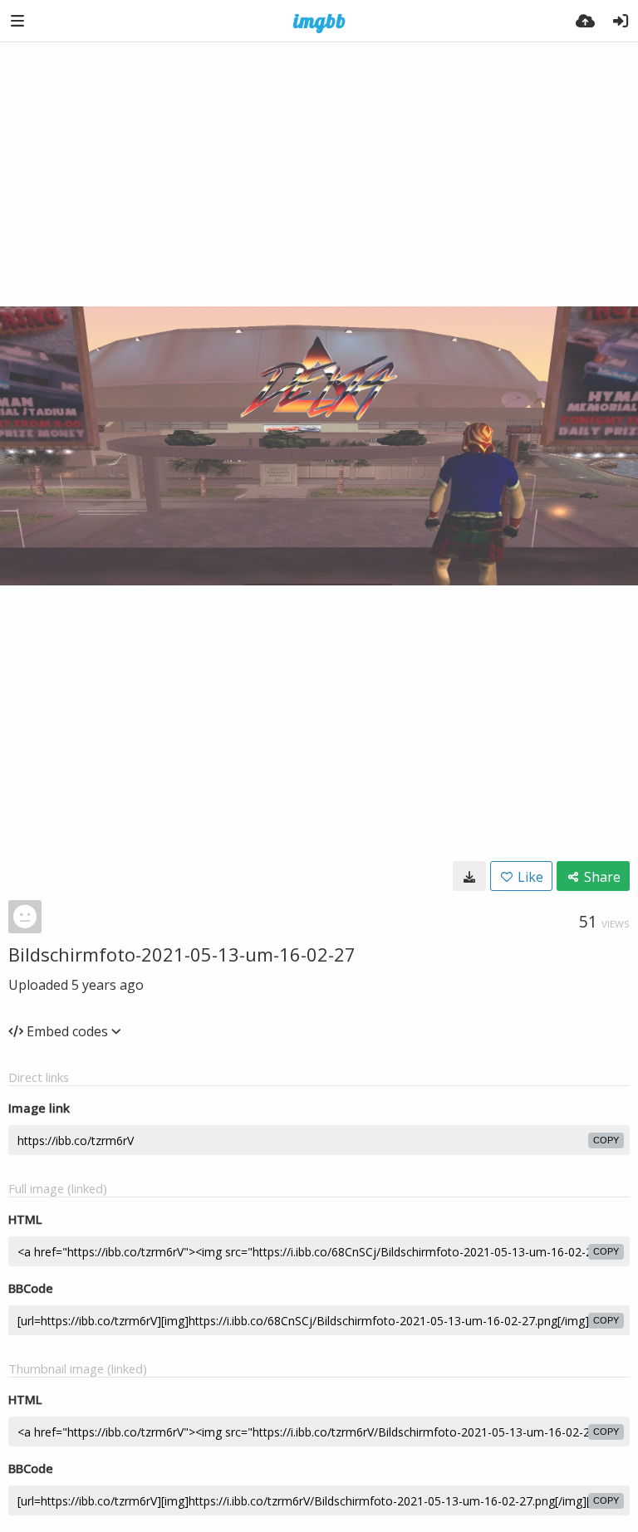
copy (606, 1140)
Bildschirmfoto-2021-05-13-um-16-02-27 (182, 954)
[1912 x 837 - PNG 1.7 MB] (469, 876)
